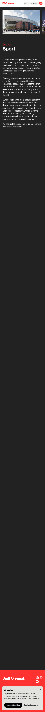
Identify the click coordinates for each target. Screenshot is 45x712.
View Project (10, 379)
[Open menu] (40, 3)
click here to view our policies (30, 699)
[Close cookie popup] (40, 689)
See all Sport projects (14, 385)
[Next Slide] (8, 306)
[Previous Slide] (4, 306)
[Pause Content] (37, 32)
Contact (34, 3)
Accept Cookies (13, 705)
